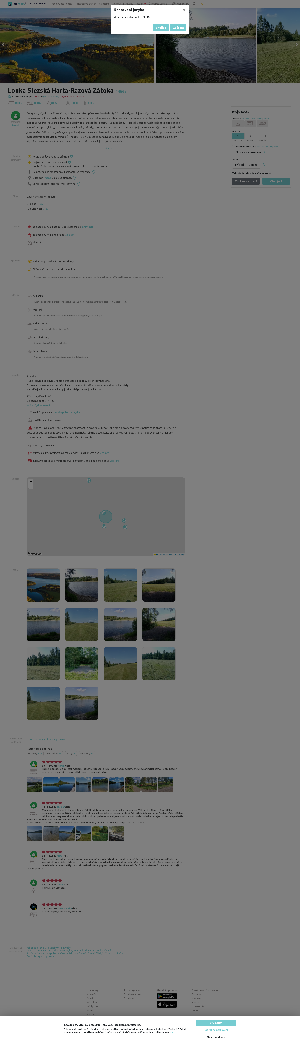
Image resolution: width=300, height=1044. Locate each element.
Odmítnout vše (216, 1037)
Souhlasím (216, 1022)
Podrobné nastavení (216, 1029)
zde (171, 1032)
